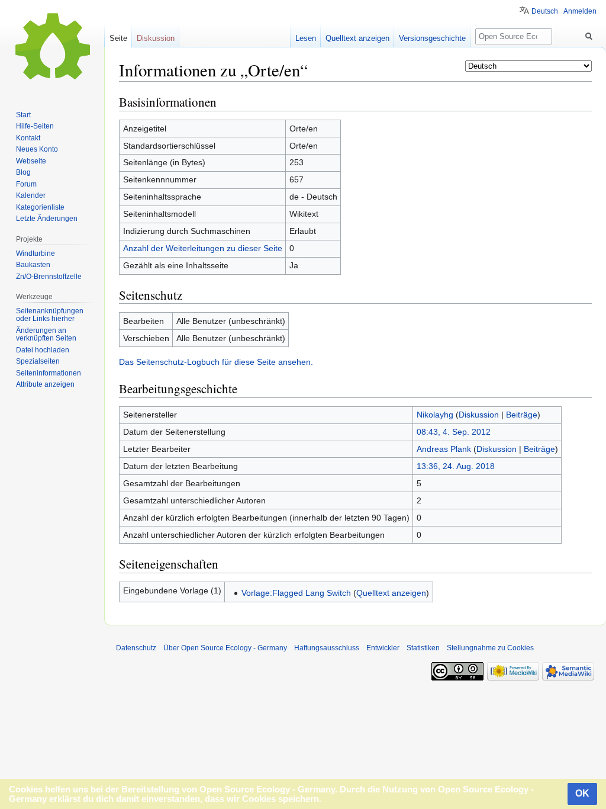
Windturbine (35, 253)
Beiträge (521, 414)
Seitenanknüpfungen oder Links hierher (49, 315)
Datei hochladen (42, 350)
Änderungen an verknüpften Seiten (46, 334)
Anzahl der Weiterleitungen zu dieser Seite (202, 248)
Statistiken (423, 648)
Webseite (31, 161)
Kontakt (28, 138)
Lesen (305, 38)
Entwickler (382, 648)
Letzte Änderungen (47, 218)
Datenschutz (136, 648)
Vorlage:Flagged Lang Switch (296, 593)
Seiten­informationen (48, 373)
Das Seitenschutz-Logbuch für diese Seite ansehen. (216, 362)
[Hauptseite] (52, 47)
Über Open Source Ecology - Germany (225, 648)
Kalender (31, 195)
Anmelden (580, 11)
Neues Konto (37, 149)
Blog (23, 172)
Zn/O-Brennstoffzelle (49, 276)
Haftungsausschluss (326, 648)
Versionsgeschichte (432, 38)
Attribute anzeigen (45, 384)
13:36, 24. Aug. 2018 (456, 466)
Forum (26, 184)
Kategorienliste (40, 207)
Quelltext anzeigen (391, 593)
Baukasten (33, 265)
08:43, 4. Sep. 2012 (454, 431)
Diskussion (479, 414)
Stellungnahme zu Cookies (490, 648)
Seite (118, 38)
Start (23, 115)
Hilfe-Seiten (35, 126)
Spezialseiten (38, 361)
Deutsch (544, 11)
